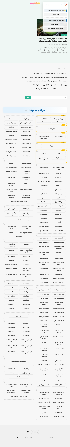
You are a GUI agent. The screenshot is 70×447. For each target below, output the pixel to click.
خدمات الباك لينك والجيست (58, 393)
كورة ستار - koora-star (11, 245)
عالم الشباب (51, 128)
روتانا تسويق (59, 202)
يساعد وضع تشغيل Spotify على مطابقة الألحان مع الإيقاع (51, 88)
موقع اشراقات (58, 158)
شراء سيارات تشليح (26, 189)
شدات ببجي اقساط (58, 290)
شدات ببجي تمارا (44, 290)
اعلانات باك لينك (59, 416)
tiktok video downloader (11, 391)
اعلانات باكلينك (43, 416)
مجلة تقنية (58, 274)
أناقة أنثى (44, 194)
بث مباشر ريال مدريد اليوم (11, 214)
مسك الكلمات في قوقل (58, 168)
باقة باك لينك (59, 136)
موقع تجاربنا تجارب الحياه (44, 407)
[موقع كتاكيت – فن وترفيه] (35, 3)
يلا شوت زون (26, 373)
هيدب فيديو (43, 210)
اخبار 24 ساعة (44, 278)
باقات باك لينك (43, 242)
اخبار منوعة (64, 35)
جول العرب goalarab (26, 214)
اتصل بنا (39, 437)
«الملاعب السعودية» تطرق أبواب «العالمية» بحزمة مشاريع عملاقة (53, 40)
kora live (11, 284)
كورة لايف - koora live (26, 340)
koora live (11, 256)
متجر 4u (58, 324)
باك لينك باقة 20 (44, 398)
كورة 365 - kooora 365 (26, 275)
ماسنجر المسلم (51, 146)
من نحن (32, 437)
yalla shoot (11, 119)
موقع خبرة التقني (58, 194)
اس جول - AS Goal (11, 274)
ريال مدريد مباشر (26, 127)
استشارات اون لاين (43, 206)
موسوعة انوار (59, 230)
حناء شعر (44, 375)
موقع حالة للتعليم (58, 278)
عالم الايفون (58, 185)
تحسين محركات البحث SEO (44, 137)
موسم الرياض (44, 258)
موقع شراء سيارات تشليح (11, 190)
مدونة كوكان (44, 185)
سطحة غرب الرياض (11, 171)
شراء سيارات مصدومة (11, 196)
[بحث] (5, 3)
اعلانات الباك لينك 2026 (43, 263)
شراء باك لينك (58, 238)
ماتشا (44, 381)
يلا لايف (19, 219)
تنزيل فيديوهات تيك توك (26, 391)
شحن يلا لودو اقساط (44, 303)
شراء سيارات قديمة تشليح (19, 201)
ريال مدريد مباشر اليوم (26, 227)
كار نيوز (44, 189)
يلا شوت (26, 119)
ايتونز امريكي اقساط (44, 337)
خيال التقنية (58, 177)
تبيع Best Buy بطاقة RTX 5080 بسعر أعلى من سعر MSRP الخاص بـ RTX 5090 (44, 77)
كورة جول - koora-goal (26, 251)
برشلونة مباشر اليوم (11, 227)
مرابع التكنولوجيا (44, 173)
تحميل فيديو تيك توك (11, 385)
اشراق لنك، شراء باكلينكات (59, 247)
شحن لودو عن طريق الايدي (44, 355)
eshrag (61, 44)
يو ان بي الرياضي (44, 274)
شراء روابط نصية (59, 242)
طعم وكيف (58, 218)
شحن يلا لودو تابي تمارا (44, 331)
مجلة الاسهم (58, 181)
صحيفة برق (43, 153)
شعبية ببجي (58, 360)
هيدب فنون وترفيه (58, 282)
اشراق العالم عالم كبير (44, 253)
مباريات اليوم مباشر (26, 123)
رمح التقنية (58, 214)
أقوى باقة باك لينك (44, 402)
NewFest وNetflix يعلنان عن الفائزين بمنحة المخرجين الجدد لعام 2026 (47, 81)
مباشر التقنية (44, 222)
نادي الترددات (59, 206)
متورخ (59, 198)
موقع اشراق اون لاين (44, 158)
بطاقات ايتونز (44, 360)
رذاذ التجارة (43, 214)
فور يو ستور (43, 320)
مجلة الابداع (43, 202)
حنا (59, 381)
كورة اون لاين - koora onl (26, 269)
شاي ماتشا (58, 385)
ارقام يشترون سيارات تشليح (26, 196)
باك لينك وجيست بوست (58, 269)
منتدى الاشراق (59, 258)
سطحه (11, 163)
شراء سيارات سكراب (11, 184)
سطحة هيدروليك (11, 167)
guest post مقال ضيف (43, 393)
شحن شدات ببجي (58, 348)
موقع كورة (18, 316)
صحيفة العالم (44, 282)
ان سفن (58, 173)
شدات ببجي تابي (44, 294)
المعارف (58, 210)
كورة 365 (26, 209)
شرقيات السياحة (44, 226)
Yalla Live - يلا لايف (11, 264)
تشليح (26, 183)
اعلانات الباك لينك (43, 246)
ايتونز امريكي (44, 298)
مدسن (44, 198)
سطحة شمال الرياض (26, 172)
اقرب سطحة (11, 177)
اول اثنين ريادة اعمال (58, 120)
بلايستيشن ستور (59, 364)
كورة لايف (26, 288)
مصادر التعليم (44, 268)
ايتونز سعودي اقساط (59, 303)
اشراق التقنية (44, 167)
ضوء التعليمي (59, 153)
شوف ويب (44, 177)
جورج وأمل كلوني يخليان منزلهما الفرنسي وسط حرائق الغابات (50, 85)
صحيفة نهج (58, 189)
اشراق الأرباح (44, 230)
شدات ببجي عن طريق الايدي (43, 325)
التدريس (58, 252)
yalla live (19, 236)
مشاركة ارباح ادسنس (44, 120)
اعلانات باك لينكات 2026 (18, 361)
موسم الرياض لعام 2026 (58, 263)
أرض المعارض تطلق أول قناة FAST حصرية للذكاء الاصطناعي (50, 73)
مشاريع (44, 412)
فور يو (44, 342)
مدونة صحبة (59, 226)
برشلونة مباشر (11, 123)
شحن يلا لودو (59, 354)
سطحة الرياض (26, 163)
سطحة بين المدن (26, 167)
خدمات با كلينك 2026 (58, 407)
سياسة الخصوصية (22, 437)
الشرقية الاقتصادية (44, 181)
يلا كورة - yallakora (11, 268)
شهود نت (44, 218)
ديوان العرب (58, 412)
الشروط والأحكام (48, 437)
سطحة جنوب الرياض (26, 178)
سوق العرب (58, 398)
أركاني (59, 222)
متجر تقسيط (44, 312)
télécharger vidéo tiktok (18, 396)
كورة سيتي (11, 209)
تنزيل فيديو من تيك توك (26, 385)
